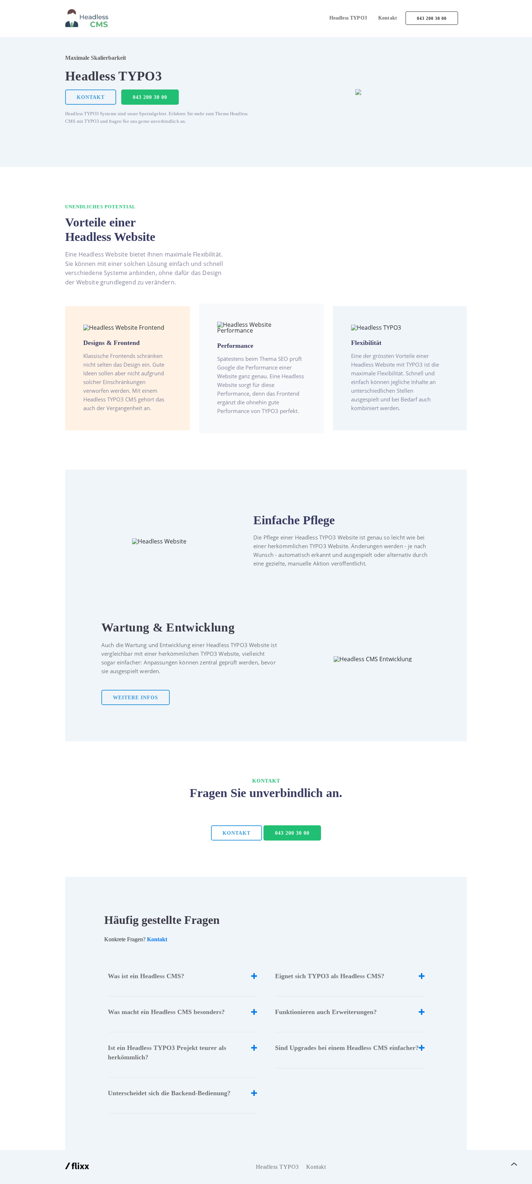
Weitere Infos (135, 697)
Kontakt (387, 18)
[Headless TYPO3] (87, 18)
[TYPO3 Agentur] (77, 1167)
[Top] (514, 1164)
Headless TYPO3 (348, 18)
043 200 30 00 (432, 18)
